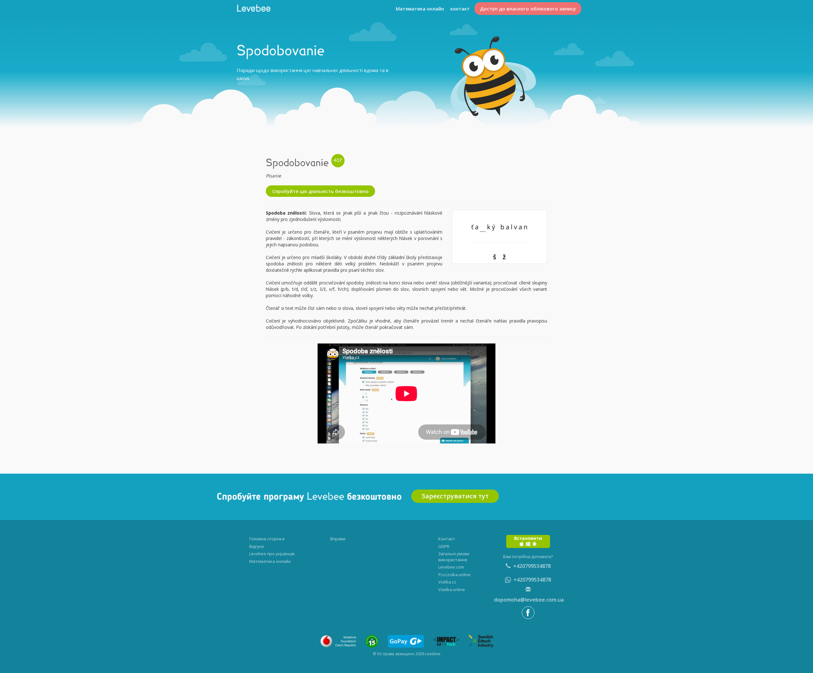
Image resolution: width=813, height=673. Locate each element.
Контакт (446, 539)
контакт (460, 9)
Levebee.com (451, 567)
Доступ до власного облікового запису (528, 8)
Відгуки (256, 546)
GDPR (443, 546)
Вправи (338, 539)
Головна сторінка (267, 539)
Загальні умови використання (453, 557)
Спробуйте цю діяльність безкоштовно (320, 191)
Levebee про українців (272, 553)
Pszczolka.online (454, 574)
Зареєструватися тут (455, 496)
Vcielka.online (451, 589)
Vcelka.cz (447, 582)
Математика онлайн (420, 9)
